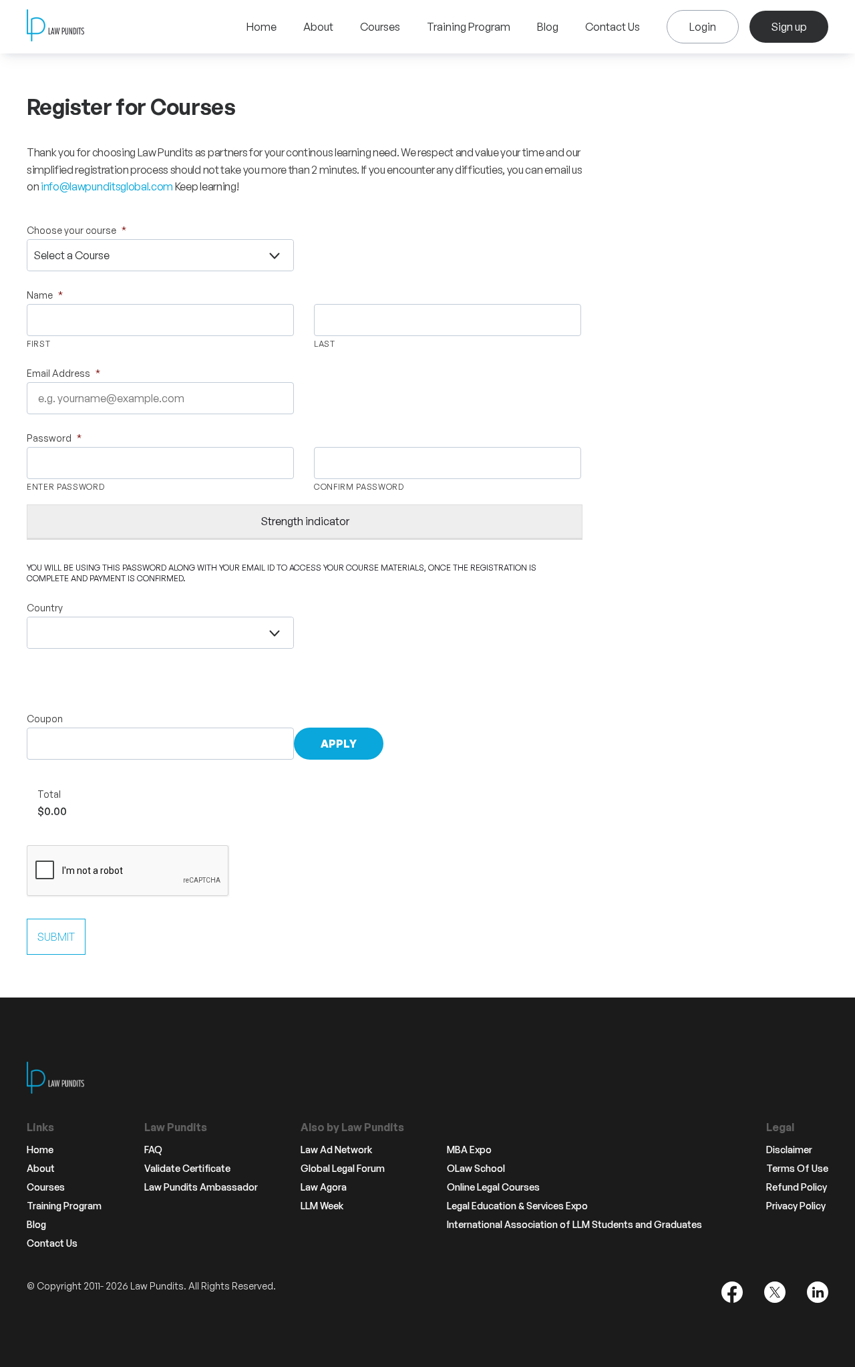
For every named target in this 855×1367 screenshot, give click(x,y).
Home (261, 26)
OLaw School (476, 1168)
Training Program (468, 26)
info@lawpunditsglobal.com (107, 186)
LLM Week (322, 1206)
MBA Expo (469, 1150)
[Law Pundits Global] (55, 27)
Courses (380, 26)
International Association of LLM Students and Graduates (574, 1224)
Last (324, 344)
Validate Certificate (187, 1168)
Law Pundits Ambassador (201, 1187)
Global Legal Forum (343, 1168)
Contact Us (612, 26)
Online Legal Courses (493, 1187)
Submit (56, 936)
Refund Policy (796, 1187)
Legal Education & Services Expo (517, 1206)
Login (702, 26)
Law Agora (324, 1187)
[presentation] (128, 871)
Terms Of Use (797, 1168)
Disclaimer (789, 1150)
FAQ (153, 1150)
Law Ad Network (336, 1150)
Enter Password (65, 487)
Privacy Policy (796, 1206)
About (318, 26)
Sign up (789, 26)
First (38, 344)
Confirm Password (359, 487)
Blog (547, 26)
